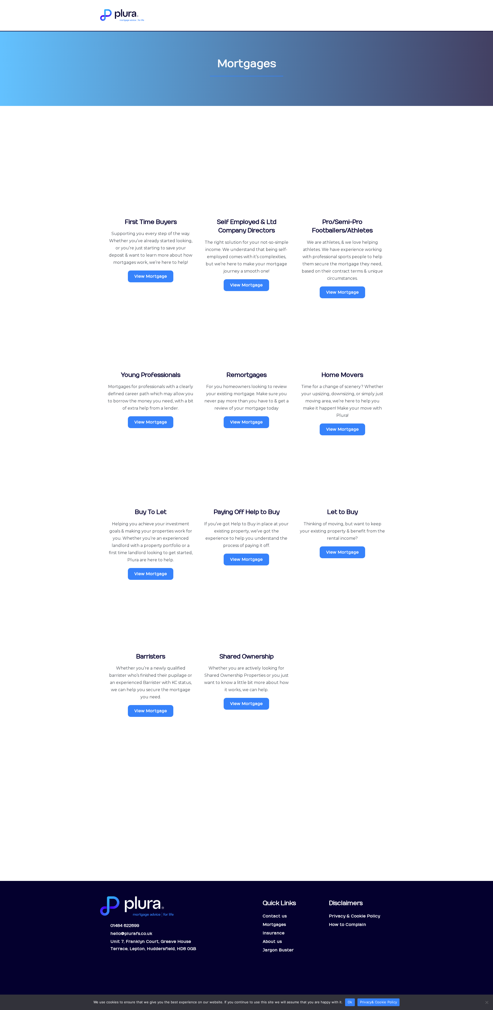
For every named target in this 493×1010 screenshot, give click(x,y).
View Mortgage (150, 276)
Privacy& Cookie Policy (378, 1002)
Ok (350, 1002)
